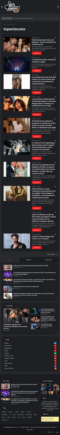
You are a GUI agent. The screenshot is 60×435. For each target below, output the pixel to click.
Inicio (6, 24)
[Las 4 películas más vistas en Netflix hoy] (56, 392)
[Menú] (2, 7)
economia (29, 411)
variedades (29, 417)
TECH (6, 365)
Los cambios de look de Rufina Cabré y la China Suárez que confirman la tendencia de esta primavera (44, 80)
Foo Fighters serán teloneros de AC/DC (46, 325)
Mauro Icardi (29, 414)
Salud (6, 360)
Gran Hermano (21, 414)
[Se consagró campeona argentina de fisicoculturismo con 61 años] (50, 392)
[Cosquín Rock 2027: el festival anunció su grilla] (17, 64)
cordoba (16, 411)
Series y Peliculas (9, 368)
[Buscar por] (58, 7)
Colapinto (10, 411)
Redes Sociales (8, 363)
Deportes (7, 353)
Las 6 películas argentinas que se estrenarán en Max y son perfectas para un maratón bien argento (24, 393)
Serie (24, 417)
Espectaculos (8, 345)
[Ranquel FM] (12, 6)
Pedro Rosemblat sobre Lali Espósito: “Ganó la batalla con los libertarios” (44, 42)
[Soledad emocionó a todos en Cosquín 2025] (8, 289)
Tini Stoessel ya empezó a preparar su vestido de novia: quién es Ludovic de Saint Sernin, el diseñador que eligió (44, 124)
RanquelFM (29, 429)
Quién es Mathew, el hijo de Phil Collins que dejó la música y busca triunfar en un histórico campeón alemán (44, 217)
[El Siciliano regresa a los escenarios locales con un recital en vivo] (16, 315)
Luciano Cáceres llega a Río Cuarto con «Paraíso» (43, 237)
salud (19, 417)
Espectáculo (4, 414)
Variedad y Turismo (9, 358)
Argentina (4, 411)
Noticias (7, 343)
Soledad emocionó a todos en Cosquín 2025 (26, 286)
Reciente (28, 260)
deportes (22, 411)
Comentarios (48, 260)
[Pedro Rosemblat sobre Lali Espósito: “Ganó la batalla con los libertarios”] (17, 44)
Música (6, 350)
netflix (8, 417)
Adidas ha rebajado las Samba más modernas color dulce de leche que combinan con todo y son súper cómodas (33, 294)
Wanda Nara (4, 419)
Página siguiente (51, 254)
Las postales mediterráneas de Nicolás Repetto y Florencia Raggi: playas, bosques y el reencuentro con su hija (44, 102)
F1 (10, 414)
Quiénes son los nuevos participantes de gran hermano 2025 (30, 265)
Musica (3, 417)
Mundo (35, 414)
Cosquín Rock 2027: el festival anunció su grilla (25, 18)
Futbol (14, 414)
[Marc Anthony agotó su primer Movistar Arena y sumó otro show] (35, 311)
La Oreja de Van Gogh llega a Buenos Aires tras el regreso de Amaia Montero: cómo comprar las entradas (43, 146)
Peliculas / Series (9, 355)
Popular (10, 260)
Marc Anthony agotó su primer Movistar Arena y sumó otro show (48, 310)
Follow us (45, 414)
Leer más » (37, 53)
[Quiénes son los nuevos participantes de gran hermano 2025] (8, 268)
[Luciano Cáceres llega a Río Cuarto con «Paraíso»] (17, 241)
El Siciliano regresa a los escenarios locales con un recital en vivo (15, 326)
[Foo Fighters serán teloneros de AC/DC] (35, 326)
